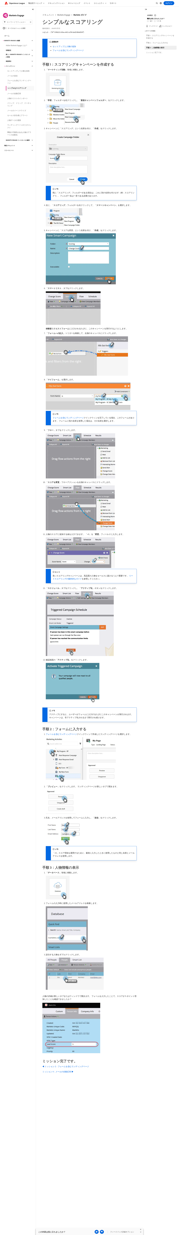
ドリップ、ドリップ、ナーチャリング (19, 104)
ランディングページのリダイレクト (19, 126)
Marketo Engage (63, 15)
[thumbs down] (102, 1232)
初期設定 (8, 50)
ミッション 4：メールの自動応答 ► (57, 1071)
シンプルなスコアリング (17, 88)
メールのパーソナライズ (16, 110)
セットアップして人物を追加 (18, 71)
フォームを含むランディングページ (68, 50)
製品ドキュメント (9, 145)
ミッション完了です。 (154, 52)
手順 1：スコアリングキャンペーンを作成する (160, 36)
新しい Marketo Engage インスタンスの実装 (18, 56)
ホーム (6, 36)
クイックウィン (10, 66)
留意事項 (8, 61)
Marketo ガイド (80, 15)
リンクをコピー (167, 26)
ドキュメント (48, 15)
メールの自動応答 (14, 93)
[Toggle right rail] (146, 9)
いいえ (159, 21)
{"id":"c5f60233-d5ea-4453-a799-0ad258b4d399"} (67, 32)
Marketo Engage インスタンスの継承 (18, 140)
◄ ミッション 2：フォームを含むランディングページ (65, 1066)
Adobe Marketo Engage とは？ (16, 45)
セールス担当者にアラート (17, 115)
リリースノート (9, 150)
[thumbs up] (97, 1232)
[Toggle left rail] (33, 9)
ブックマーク (153, 26)
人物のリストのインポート (17, 98)
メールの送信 (12, 76)
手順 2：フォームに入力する (157, 43)
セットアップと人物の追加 (64, 46)
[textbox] (18, 22)
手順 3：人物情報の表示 (155, 48)
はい (151, 21)
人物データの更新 (14, 120)
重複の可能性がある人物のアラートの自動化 (19, 133)
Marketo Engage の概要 (12, 40)
